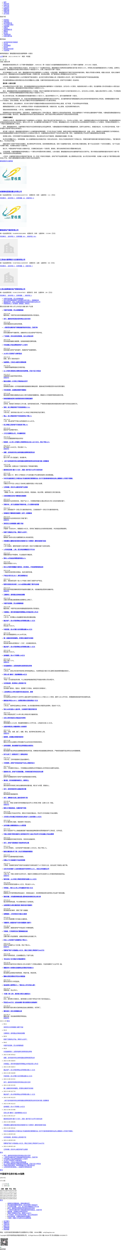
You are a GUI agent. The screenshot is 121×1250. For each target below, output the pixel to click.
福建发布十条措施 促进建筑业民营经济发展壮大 (19, 967)
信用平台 (6, 5)
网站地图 (6, 1229)
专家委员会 (7, 34)
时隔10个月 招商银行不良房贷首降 (14, 860)
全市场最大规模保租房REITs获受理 (15, 825)
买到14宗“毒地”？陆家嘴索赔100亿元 (15, 674)
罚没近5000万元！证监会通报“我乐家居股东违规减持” (21, 1002)
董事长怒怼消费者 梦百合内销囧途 (14, 976)
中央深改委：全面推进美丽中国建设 (15, 390)
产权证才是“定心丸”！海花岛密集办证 (16, 575)
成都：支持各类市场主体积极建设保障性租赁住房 (19, 452)
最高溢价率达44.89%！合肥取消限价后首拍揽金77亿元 (21, 700)
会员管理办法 (8, 23)
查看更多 (6, 377)
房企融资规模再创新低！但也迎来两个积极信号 (23, 1205)
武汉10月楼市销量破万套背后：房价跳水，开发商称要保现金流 (23, 567)
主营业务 (6, 1224)
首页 (5, 2)
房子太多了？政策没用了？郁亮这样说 (16, 754)
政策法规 (6, 10)
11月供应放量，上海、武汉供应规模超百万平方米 (19, 549)
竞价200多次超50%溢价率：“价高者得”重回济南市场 (20, 709)
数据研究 (6, 9)
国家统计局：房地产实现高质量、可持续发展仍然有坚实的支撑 (23, 771)
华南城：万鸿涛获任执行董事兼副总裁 (16, 931)
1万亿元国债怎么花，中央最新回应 (15, 433)
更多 (8, 1021)
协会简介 (6, 20)
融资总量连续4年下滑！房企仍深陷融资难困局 (18, 851)
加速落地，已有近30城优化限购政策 (15, 362)
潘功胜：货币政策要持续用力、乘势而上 (16, 780)
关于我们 (6, 1221)
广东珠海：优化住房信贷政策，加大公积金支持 (18, 336)
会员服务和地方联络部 (11, 42)
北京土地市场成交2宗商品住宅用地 (15, 718)
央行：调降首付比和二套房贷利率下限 (16, 797)
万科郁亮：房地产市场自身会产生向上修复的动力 (19, 763)
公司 (1, 56)
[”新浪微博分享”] (1, 60)
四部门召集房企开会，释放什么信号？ (16, 532)
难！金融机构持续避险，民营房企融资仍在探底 (18, 638)
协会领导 (6, 21)
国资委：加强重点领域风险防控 (13, 737)
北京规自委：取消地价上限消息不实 (15, 683)
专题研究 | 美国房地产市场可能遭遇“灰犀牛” (18, 922)
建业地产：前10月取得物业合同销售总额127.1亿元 (19, 620)
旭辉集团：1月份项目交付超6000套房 (15, 914)
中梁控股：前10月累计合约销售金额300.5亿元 (18, 629)
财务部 (6, 47)
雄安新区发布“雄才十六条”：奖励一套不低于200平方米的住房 (23, 470)
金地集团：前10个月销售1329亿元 (14, 655)
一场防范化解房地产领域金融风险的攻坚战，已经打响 (21, 327)
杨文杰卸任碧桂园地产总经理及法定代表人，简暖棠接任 (21, 300)
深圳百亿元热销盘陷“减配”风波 (13, 523)
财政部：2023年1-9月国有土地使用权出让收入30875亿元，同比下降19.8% (27, 442)
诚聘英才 (6, 1223)
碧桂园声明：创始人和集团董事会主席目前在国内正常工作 (22, 302)
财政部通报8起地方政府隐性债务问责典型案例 (18, 398)
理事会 (6, 31)
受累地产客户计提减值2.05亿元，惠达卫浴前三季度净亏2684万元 (24, 950)
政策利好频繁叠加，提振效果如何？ (19, 1203)
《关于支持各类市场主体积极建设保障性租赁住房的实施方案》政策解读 (26, 461)
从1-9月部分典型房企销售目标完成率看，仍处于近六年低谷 (22, 371)
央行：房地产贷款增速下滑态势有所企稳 (16, 843)
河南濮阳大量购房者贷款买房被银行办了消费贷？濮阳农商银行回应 (25, 541)
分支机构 (6, 50)
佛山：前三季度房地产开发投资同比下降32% (18, 416)
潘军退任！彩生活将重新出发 (13, 1011)
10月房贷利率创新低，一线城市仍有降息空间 (18, 1167)
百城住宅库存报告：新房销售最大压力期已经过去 (19, 1165)
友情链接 (6, 1227)
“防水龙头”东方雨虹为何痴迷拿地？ (15, 959)
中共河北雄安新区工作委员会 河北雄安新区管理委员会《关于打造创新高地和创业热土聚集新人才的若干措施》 (38, 478)
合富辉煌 (10, 161)
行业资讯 (6, 7)
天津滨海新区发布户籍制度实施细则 (15, 496)
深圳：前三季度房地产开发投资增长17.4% (17, 407)
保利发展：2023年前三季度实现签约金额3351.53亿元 (20, 879)
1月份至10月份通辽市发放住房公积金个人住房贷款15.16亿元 (22, 817)
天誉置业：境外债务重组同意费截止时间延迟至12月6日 (21, 612)
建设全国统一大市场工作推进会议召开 (16, 381)
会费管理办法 (8, 29)
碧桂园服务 (3, 161)
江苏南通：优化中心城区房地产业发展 (16, 487)
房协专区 (6, 4)
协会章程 (6, 26)
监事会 (6, 28)
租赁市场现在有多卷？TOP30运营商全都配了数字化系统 (21, 584)
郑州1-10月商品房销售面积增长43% (15, 558)
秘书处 (6, 33)
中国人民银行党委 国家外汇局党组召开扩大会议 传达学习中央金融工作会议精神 (29, 834)
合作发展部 (7, 45)
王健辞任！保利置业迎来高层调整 (14, 594)
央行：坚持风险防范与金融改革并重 (15, 789)
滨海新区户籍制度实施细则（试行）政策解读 (18, 513)
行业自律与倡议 (8, 24)
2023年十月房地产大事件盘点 (13, 353)
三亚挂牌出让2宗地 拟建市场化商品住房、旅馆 (18, 692)
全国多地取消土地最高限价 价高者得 (15, 726)
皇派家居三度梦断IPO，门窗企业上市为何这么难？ (20, 985)
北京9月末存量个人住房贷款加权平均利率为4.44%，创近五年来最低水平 (26, 869)
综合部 (6, 44)
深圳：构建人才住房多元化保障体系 (20, 1218)
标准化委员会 (8, 36)
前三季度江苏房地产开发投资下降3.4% (16, 424)
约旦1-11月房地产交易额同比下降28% (15, 940)
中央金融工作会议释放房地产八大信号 (16, 345)
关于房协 (6, 13)
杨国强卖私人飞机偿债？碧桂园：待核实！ (17, 303)
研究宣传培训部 (8, 49)
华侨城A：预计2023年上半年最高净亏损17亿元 (18, 888)
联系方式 (6, 1226)
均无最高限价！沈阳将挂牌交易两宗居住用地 (18, 666)
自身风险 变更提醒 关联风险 (17, 198)
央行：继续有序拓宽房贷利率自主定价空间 (17, 319)
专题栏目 (6, 12)
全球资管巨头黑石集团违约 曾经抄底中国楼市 (18, 905)
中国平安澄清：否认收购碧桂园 (13, 298)
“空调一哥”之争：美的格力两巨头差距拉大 (17, 994)
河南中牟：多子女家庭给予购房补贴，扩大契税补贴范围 (21, 504)
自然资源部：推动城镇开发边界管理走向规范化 (18, 745)
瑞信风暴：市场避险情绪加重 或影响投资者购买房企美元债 (22, 896)
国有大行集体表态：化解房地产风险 (15, 808)
